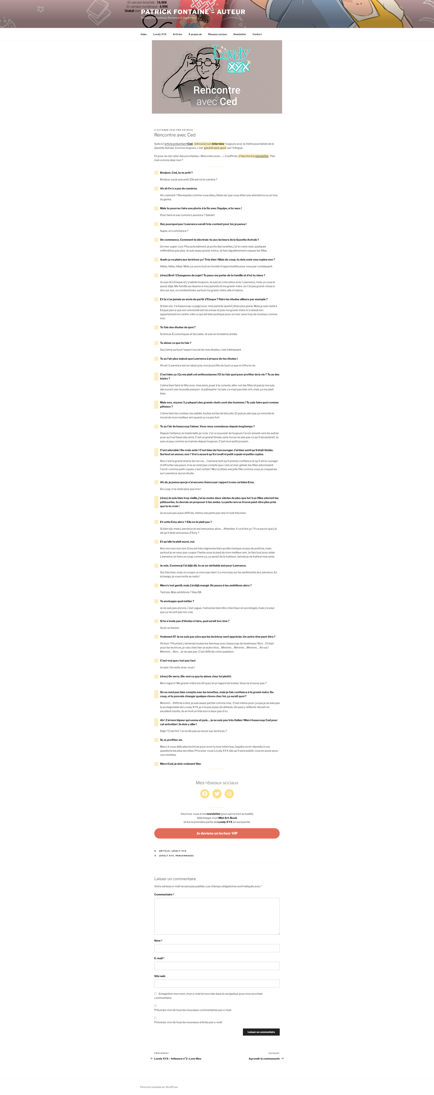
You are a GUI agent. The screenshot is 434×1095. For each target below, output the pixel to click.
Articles (177, 34)
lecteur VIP (217, 833)
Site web (159, 976)
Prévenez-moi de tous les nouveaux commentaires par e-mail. (193, 1010)
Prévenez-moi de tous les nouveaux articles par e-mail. (188, 1022)
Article (164, 851)
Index (144, 34)
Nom (158, 940)
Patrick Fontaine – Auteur (193, 12)
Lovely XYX (159, 34)
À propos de (195, 34)
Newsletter (239, 34)
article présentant (179, 143)
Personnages (185, 856)
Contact (257, 34)
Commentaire (164, 894)
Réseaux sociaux (217, 34)
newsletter (262, 156)
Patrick (187, 130)
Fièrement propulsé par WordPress (159, 1086)
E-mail (159, 958)
